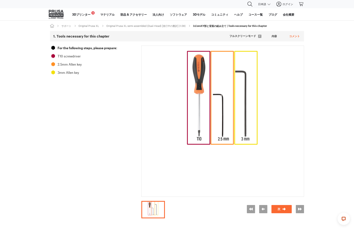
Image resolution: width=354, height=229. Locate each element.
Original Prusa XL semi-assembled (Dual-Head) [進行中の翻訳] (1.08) (146, 25)
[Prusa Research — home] (56, 14)
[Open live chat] (344, 219)
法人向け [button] (158, 14)
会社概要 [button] (288, 14)
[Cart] (301, 4)
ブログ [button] (273, 14)
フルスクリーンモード (242, 36)
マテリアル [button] (107, 14)
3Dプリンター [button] (83, 13)
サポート (66, 25)
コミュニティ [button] (219, 14)
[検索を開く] (250, 4)
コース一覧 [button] (255, 14)
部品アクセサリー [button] (133, 14)
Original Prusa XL (88, 25)
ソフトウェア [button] (178, 14)
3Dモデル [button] (199, 14)
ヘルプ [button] (238, 14)
